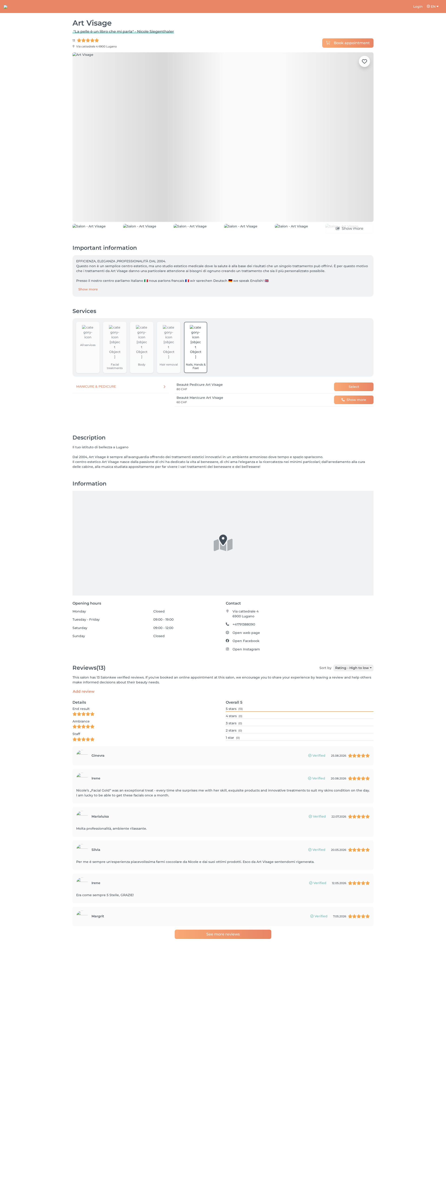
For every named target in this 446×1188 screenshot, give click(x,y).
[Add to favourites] (364, 61)
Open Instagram (246, 649)
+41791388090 (244, 624)
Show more (88, 289)
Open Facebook (246, 641)
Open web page (246, 633)
